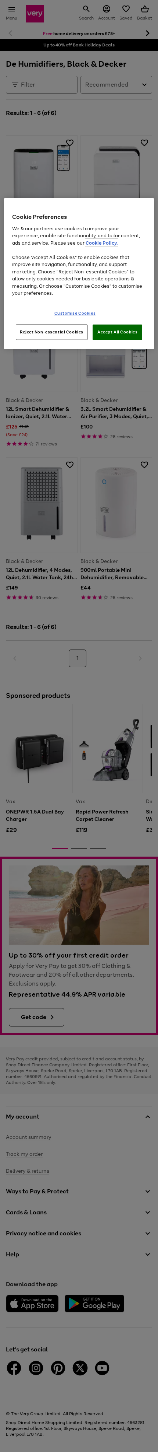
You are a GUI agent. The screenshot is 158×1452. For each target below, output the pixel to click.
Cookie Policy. (102, 242)
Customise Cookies (75, 313)
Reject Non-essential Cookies (51, 332)
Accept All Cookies (117, 332)
